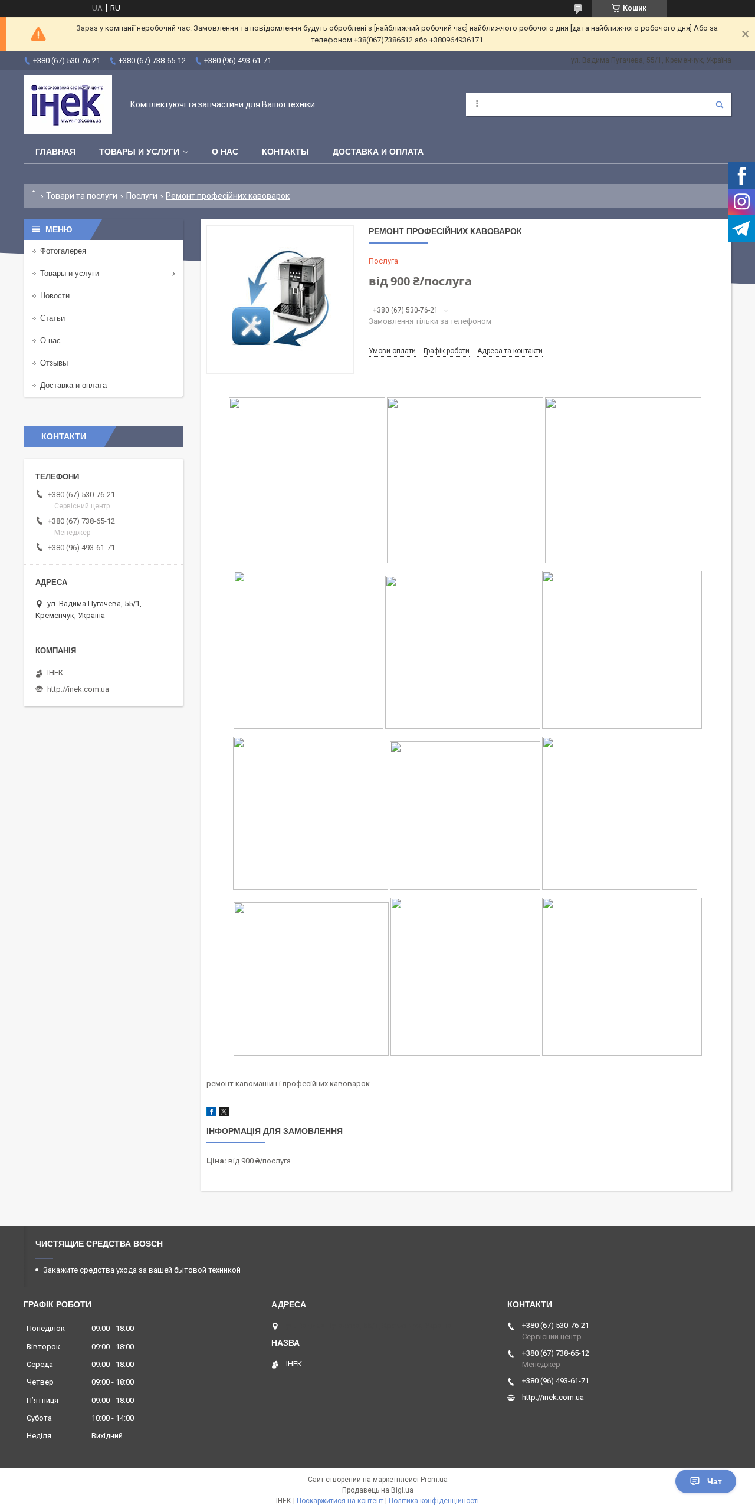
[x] (224, 1113)
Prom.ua (434, 1479)
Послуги (141, 195)
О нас (225, 151)
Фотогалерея (63, 250)
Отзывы (54, 363)
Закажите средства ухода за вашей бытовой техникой (142, 1270)
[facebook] (211, 1113)
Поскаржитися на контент (340, 1501)
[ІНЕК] (68, 104)
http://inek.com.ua (78, 689)
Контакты (285, 151)
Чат (714, 1481)
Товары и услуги (139, 151)
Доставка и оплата (378, 151)
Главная (55, 151)
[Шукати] (719, 104)
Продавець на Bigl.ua (377, 1490)
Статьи (52, 318)
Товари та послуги (81, 195)
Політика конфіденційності (434, 1501)
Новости (55, 295)
